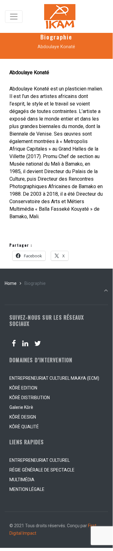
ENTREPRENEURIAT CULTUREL (39, 460)
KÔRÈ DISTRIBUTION (29, 397)
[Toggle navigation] (14, 16)
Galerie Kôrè (21, 407)
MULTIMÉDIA (21, 479)
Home (11, 283)
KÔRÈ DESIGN (22, 417)
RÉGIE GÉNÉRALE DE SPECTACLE (41, 469)
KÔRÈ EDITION (23, 387)
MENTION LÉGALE (26, 489)
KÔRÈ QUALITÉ (24, 426)
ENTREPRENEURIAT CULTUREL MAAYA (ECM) (54, 378)
